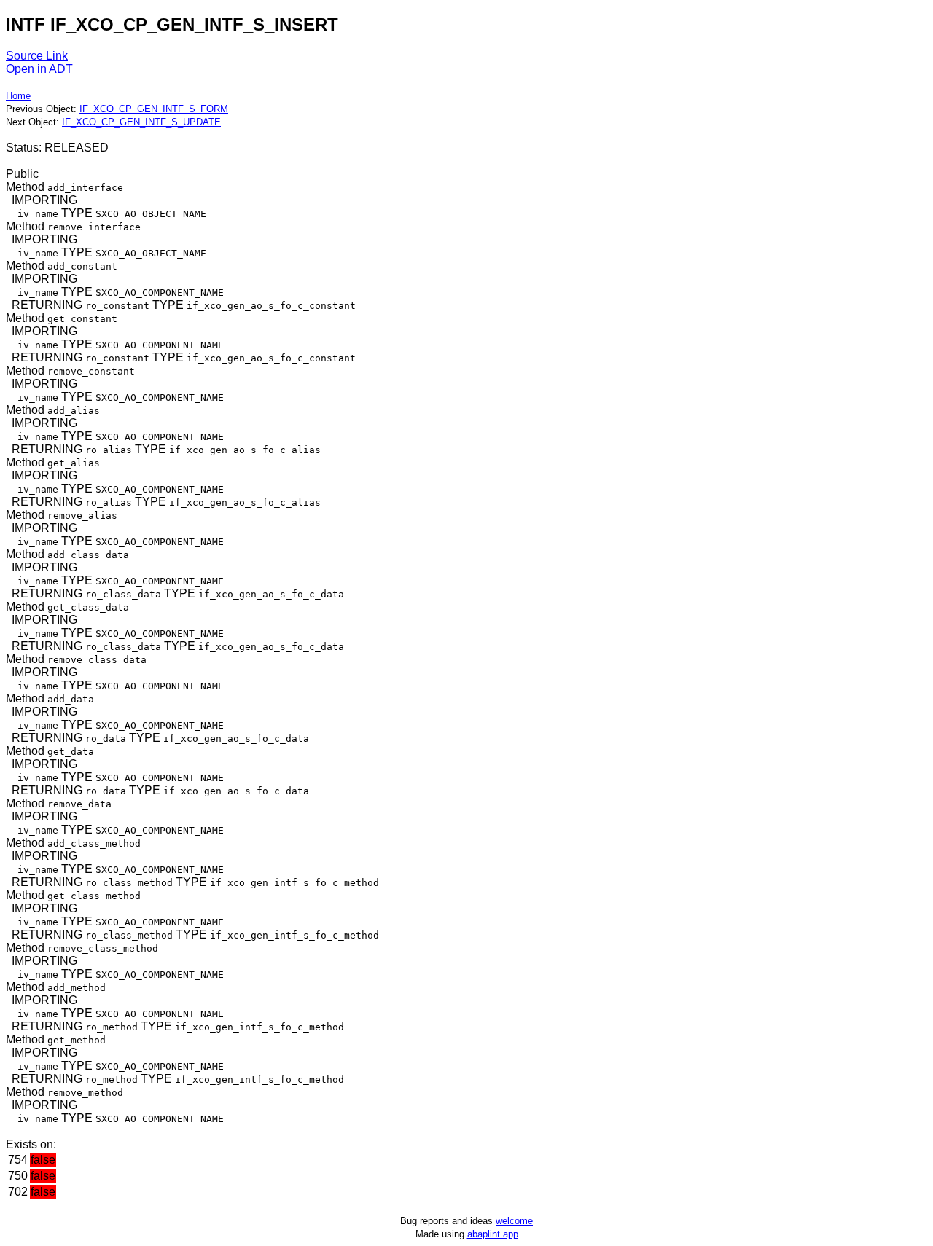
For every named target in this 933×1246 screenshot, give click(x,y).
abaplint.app (492, 1234)
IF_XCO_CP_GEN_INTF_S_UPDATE (141, 122)
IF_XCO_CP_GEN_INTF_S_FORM (153, 108)
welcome (514, 1220)
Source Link (37, 56)
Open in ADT (39, 69)
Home (18, 95)
